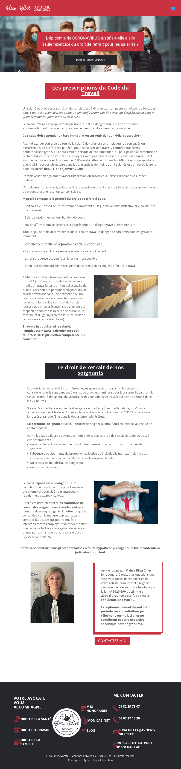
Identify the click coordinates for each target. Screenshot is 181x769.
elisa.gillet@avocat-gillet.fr (137, 732)
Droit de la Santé (36, 719)
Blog (90, 730)
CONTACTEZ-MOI (112, 640)
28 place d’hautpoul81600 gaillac (135, 745)
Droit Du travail (35, 730)
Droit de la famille (30, 742)
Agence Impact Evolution (98, 760)
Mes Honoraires (96, 709)
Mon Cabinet (98, 720)
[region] (90, 44)
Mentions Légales (81, 755)
